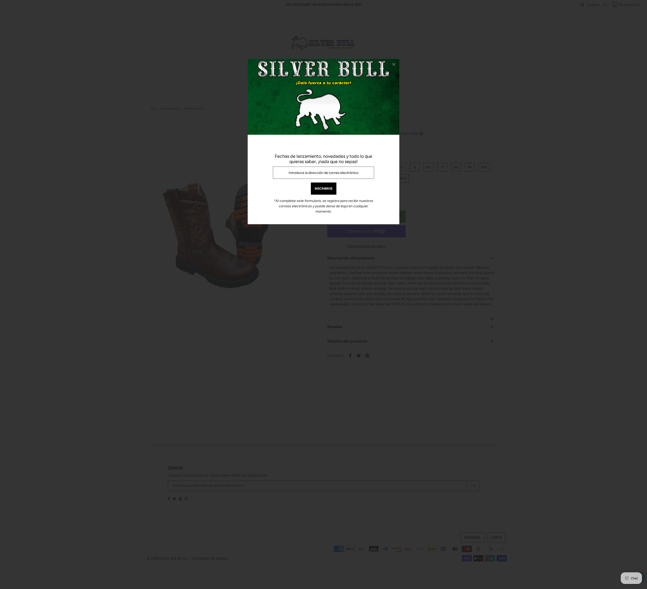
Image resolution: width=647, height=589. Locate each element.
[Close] (393, 64)
